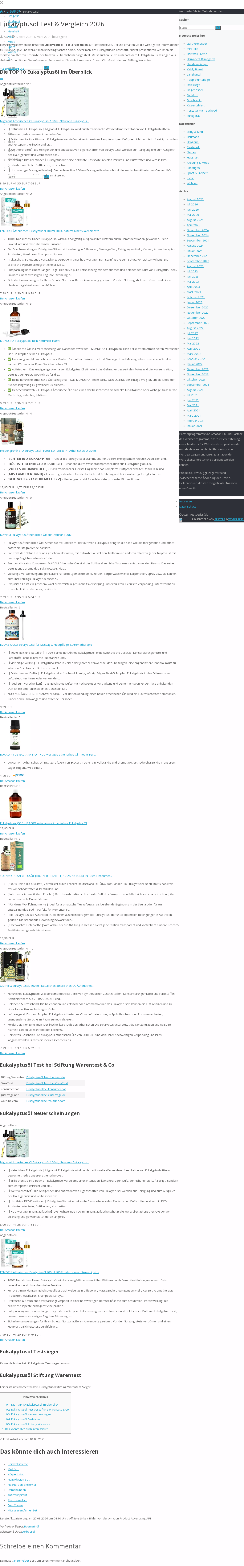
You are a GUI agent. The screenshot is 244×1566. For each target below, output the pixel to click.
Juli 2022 (192, 333)
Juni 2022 (193, 338)
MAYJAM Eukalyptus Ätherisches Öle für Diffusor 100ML (36, 535)
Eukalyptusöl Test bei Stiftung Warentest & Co (37, 1409)
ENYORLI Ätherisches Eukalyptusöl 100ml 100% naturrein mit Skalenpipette (49, 231)
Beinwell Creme (18, 1464)
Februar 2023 (196, 297)
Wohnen (192, 183)
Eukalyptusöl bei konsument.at (46, 1089)
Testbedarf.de (12, 69)
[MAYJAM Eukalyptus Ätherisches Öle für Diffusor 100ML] (15, 529)
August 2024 (195, 245)
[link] (9, 59)
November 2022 (198, 312)
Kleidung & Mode (198, 162)
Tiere (190, 178)
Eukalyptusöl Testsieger (23, 1419)
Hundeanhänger (197, 64)
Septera (219, 519)
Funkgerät (193, 115)
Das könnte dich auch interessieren (25, 1429)
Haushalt (192, 157)
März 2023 (194, 292)
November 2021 (198, 374)
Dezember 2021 (198, 369)
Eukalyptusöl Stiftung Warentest (28, 1424)
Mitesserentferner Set (22, 1510)
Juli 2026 (192, 204)
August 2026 (195, 199)
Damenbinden (17, 1490)
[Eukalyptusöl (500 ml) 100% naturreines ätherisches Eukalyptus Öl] (15, 818)
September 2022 (198, 323)
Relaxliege (193, 85)
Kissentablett (196, 105)
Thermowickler (17, 1500)
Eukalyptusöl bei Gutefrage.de (46, 1095)
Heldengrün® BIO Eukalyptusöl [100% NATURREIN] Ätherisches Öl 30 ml (48, 450)
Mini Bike (192, 49)
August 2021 (195, 390)
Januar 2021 (194, 426)
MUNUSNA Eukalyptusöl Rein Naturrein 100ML (30, 341)
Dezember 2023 (198, 256)
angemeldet (21, 1560)
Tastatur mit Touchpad (202, 110)
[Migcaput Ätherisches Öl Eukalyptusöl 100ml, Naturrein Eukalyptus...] (15, 1157)
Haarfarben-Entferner (22, 1484)
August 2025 (195, 220)
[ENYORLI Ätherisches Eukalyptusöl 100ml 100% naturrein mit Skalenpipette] (15, 226)
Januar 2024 (194, 251)
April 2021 (193, 410)
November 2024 (198, 235)
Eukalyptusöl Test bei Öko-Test (47, 1083)
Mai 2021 (193, 405)
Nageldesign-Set (19, 1479)
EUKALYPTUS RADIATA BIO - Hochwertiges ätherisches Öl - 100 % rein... (48, 754)
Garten (191, 152)
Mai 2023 (193, 281)
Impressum (186, 501)
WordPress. (236, 519)
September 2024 (198, 240)
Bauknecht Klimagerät (201, 59)
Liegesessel (195, 90)
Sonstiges (193, 168)
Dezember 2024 (198, 230)
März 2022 (194, 354)
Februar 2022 (196, 359)
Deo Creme (15, 1505)
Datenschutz (187, 506)
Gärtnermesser (197, 43)
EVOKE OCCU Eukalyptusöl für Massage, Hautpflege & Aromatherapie (46, 644)
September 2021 (198, 384)
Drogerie (61, 37)
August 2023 (195, 266)
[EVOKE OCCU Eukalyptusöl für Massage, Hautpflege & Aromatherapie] (15, 639)
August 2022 (195, 328)
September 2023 (198, 261)
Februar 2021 (196, 420)
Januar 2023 (194, 302)
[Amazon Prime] (18, 775)
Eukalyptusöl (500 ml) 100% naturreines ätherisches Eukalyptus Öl (43, 823)
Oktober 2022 (196, 317)
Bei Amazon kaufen (12, 188)
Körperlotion (16, 1474)
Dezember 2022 (198, 307)
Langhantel (194, 74)
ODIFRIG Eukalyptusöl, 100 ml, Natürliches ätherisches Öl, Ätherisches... (47, 985)
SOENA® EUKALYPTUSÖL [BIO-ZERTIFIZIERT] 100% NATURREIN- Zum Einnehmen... (56, 876)
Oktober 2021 (196, 379)
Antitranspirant (17, 1495)
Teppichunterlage (198, 79)
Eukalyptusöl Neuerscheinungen (28, 1414)
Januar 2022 (194, 364)
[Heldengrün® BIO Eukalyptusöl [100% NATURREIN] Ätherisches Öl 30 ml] (12, 445)
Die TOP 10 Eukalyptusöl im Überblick (32, 1404)
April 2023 (193, 287)
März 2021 (194, 415)
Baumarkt (193, 137)
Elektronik (193, 147)
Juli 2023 (192, 271)
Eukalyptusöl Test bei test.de (45, 1077)
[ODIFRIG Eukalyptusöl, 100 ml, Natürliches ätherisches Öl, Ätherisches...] (15, 980)
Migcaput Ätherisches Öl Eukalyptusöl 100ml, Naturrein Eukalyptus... (44, 121)
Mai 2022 (193, 343)
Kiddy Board (195, 69)
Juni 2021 (193, 400)
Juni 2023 (193, 276)
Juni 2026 (193, 209)
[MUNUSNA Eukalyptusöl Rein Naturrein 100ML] (15, 335)
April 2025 (193, 225)
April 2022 (193, 348)
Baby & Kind (195, 132)
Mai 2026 (193, 214)
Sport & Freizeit (197, 173)
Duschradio (194, 100)
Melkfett (13, 1469)
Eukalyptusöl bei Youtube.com (45, 1101)
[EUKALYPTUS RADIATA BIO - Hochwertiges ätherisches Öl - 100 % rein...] (15, 749)
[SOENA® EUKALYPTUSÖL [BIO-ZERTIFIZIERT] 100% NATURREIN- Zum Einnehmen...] (12, 870)
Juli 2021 (192, 395)
